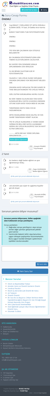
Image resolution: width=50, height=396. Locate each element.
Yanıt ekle (43, 264)
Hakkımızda (7, 327)
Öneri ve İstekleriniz (10, 331)
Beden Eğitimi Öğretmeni (18, 139)
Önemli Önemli (14, 295)
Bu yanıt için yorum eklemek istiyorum (25, 176)
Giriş (45, 10)
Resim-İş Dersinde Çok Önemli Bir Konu (23, 291)
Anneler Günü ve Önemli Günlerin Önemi (24, 286)
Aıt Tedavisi (12, 293)
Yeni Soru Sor (26, 271)
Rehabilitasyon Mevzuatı (12, 346)
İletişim (6, 334)
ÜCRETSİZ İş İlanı (30, 10)
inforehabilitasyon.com (11, 360)
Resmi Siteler (8, 343)
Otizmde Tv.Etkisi (14, 311)
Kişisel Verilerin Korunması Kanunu (17, 348)
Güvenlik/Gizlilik (9, 329)
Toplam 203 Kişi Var (10, 380)
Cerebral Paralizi (14, 288)
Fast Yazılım (43, 393)
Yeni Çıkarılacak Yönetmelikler (19, 304)
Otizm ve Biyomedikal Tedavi (19, 284)
